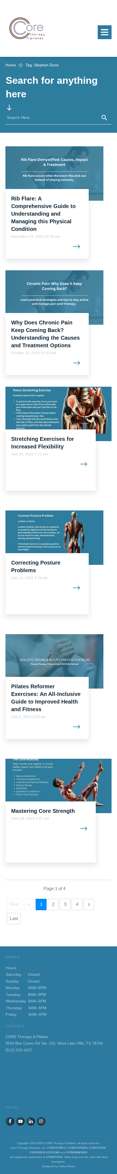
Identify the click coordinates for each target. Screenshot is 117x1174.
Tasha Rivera (67, 1166)
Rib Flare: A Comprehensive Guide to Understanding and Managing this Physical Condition (43, 214)
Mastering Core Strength (43, 811)
